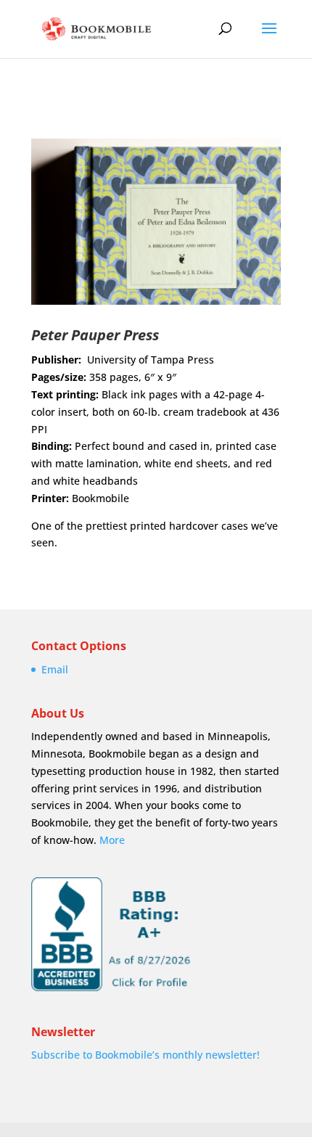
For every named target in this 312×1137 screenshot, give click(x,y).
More (112, 840)
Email (54, 669)
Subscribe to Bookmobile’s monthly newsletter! (145, 1055)
